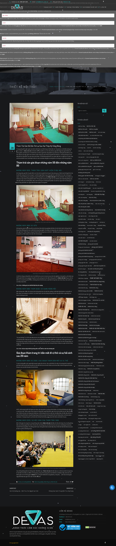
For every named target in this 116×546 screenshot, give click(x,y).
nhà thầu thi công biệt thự (93, 231)
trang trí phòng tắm (82, 409)
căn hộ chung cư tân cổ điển (94, 144)
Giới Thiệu (59, 7)
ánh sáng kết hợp (82, 440)
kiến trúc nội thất (94, 178)
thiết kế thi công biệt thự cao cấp (85, 372)
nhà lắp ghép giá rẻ (93, 222)
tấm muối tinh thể (93, 415)
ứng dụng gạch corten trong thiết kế (86, 458)
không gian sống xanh (100, 175)
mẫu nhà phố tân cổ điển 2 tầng (97, 200)
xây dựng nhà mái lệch (83, 437)
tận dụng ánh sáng (82, 418)
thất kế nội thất (97, 403)
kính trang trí (81, 182)
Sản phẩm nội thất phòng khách (95, 269)
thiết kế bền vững (93, 288)
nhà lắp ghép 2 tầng (82, 222)
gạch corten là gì (97, 169)
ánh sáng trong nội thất (98, 443)
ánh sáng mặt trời (92, 440)
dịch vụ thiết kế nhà (95, 160)
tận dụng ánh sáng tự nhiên (94, 418)
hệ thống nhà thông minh (84, 172)
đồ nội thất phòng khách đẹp (85, 456)
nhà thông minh (82, 231)
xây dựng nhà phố (95, 437)
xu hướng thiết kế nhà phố (96, 427)
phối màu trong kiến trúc (99, 265)
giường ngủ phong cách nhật (84, 169)
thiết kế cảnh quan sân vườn (84, 294)
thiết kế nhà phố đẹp (83, 322)
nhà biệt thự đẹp (82, 219)
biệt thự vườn (92, 132)
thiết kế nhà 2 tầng (92, 306)
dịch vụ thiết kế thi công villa (85, 166)
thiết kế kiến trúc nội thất (98, 300)
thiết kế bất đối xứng (82, 287)
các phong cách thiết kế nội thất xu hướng (87, 141)
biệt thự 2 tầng (81, 126)
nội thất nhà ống (82, 244)
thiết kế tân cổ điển (92, 393)
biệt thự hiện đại (91, 126)
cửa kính (89, 147)
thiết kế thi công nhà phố (97, 375)
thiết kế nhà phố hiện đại (94, 319)
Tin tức (62, 86)
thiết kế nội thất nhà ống (98, 344)
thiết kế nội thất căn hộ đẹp (84, 334)
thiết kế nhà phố (82, 319)
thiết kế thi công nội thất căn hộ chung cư (88, 381)
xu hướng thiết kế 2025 (83, 427)
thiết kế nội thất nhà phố (95, 341)
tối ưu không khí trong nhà (84, 421)
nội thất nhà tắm (93, 241)
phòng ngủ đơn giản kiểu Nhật (85, 265)
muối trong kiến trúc (83, 185)
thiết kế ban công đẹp (83, 278)
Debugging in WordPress (20, 25)
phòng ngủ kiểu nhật (83, 262)
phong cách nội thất (93, 244)
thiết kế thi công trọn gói (84, 390)
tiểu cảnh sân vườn (90, 406)
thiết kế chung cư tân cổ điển (85, 291)
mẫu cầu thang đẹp (82, 197)
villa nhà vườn (99, 421)
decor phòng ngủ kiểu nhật (92, 157)
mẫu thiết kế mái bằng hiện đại (85, 210)
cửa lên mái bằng (97, 147)
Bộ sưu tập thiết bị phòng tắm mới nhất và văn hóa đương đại (38, 348)
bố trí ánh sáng (101, 132)
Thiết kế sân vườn (100, 365)
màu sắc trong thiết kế (83, 191)
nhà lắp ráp (102, 222)
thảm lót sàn (54, 482)
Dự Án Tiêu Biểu (73, 7)
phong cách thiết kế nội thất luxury (86, 253)
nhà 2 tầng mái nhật (92, 216)
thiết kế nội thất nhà (82, 340)
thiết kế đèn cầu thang (83, 396)
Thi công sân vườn (82, 275)
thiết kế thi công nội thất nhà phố (86, 384)
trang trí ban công (101, 406)
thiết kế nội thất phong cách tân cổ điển (87, 350)
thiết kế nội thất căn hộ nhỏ (98, 331)
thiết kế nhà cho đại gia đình (97, 309)
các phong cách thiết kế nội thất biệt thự (87, 138)
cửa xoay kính (81, 157)
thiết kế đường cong (95, 396)
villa (93, 421)
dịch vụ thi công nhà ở (83, 160)
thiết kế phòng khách (97, 362)
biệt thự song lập (93, 129)
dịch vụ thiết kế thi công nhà (97, 163)
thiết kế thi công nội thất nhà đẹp (86, 387)
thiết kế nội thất (82, 328)
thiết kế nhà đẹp (82, 325)
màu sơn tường (93, 185)
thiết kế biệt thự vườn (83, 284)
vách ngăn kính (87, 424)
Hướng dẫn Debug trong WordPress (23, 48)
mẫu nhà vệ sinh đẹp (100, 203)
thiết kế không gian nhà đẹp (84, 300)
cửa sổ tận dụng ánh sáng (98, 154)
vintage (80, 424)
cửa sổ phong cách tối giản (84, 154)
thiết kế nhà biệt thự (83, 309)
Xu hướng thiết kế (90, 7)
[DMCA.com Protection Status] (90, 527)
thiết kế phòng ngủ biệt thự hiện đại (86, 365)
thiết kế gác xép (93, 297)
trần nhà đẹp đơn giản (83, 412)
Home (51, 86)
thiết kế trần (96, 390)
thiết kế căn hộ (99, 291)
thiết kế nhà (82, 306)
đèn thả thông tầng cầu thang (85, 452)
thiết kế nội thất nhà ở (98, 347)
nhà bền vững (91, 219)
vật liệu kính (95, 424)
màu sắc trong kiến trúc (98, 188)
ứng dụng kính (99, 458)
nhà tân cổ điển (93, 234)
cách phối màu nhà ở (83, 135)
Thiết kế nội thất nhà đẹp (84, 344)
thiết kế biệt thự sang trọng (97, 281)
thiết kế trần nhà (82, 393)
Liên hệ (103, 7)
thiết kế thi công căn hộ (83, 375)
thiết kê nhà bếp (92, 275)
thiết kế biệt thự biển (83, 281)
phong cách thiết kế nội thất (85, 250)
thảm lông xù (47, 482)
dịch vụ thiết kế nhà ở (83, 163)
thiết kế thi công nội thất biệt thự (87, 378)
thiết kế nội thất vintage (83, 362)
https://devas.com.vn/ (70, 522)
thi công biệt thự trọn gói (95, 272)
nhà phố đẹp (99, 228)
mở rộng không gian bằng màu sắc (96, 213)
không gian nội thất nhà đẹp (85, 175)
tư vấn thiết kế (93, 412)
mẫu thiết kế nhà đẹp (100, 210)
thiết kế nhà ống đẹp (94, 325)
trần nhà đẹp (92, 409)
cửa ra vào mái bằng (88, 150)
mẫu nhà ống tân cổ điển (84, 206)
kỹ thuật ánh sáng (90, 182)
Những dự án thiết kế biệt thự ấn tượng (32, 285)
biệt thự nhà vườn (82, 129)
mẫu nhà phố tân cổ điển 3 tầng (85, 203)
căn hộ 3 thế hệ (81, 144)
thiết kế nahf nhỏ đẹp (92, 303)
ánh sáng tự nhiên (82, 446)
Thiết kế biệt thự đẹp (96, 284)
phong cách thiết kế (97, 247)
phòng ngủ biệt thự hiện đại (95, 259)
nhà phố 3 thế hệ (82, 228)
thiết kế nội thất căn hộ (84, 331)
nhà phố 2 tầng (101, 225)
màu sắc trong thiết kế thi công (98, 191)
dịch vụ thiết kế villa (98, 166)
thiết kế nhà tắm (93, 322)
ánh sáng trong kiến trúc (84, 443)
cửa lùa (80, 150)
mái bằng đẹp (90, 194)
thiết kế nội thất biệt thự (97, 328)
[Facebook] (70, 481)
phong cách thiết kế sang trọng (85, 256)
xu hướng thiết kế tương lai (84, 434)
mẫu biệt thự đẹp (100, 194)
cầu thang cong (81, 147)
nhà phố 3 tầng (91, 228)
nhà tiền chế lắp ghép (83, 234)
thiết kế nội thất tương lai (98, 359)
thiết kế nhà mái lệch (95, 316)
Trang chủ (48, 7)
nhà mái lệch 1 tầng (91, 225)
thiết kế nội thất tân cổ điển (84, 359)
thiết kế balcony (101, 275)
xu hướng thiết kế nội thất (98, 431)
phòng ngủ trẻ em (94, 262)
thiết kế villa (101, 393)
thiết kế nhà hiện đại (83, 316)
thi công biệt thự (82, 272)
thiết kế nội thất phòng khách (85, 353)
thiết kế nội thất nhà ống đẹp (84, 347)
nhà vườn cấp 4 (81, 237)
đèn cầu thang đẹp (82, 449)
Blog (56, 86)
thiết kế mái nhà (82, 303)
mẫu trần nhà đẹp (82, 213)
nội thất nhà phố (83, 241)
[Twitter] (72, 481)
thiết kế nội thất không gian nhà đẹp (87, 337)
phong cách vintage (82, 259)
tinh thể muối (81, 406)
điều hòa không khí (92, 446)
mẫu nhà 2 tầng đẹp (83, 200)
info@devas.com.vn (70, 519)
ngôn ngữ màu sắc (82, 216)
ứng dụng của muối (99, 455)
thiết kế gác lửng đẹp (83, 297)
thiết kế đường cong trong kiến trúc (86, 399)
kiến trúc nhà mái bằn (83, 178)
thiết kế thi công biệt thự (93, 369)
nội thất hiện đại (90, 237)
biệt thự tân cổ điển (82, 132)
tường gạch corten (82, 415)
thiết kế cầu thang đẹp (98, 294)
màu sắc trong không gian (84, 188)
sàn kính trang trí (82, 268)
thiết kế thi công (82, 368)
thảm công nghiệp (38, 482)
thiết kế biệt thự (96, 278)
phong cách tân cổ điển (100, 256)
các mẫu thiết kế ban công (96, 135)
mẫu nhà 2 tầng (92, 197)
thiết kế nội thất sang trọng (85, 356)
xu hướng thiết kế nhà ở (83, 431)
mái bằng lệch (81, 194)
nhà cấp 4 (98, 219)
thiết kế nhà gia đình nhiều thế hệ (85, 312)
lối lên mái (98, 182)
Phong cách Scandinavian (84, 247)
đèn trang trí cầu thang (98, 452)
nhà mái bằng (81, 225)
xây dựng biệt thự (96, 434)
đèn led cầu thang (93, 449)
